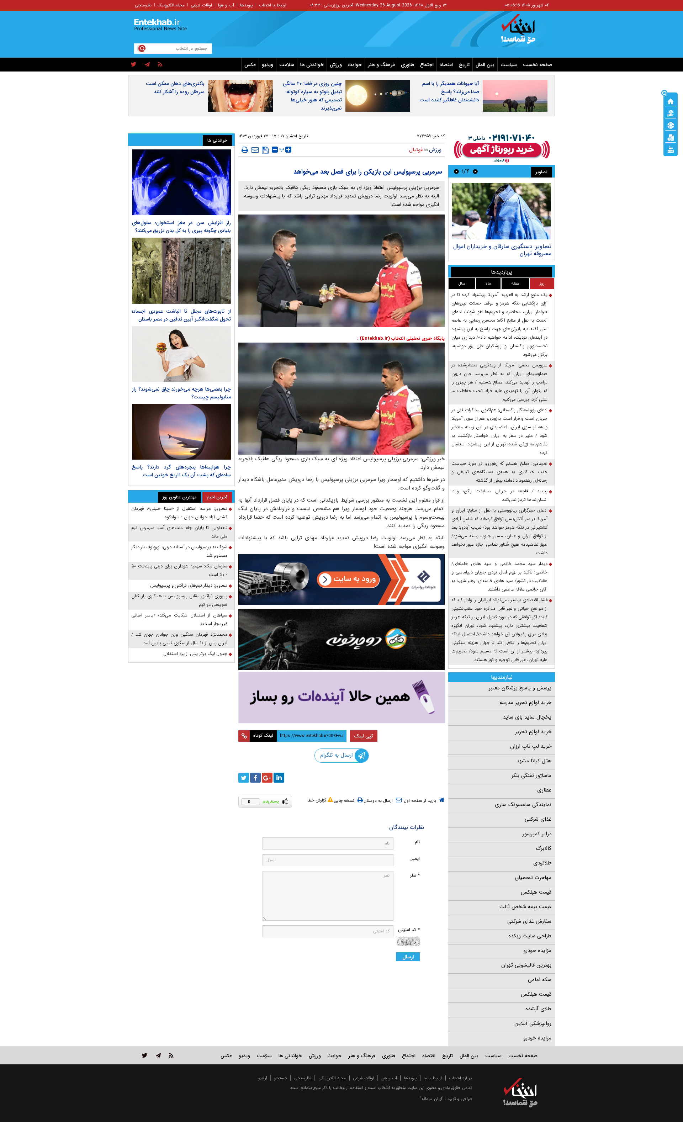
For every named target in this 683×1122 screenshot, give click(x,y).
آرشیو (262, 1078)
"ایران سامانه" (432, 1098)
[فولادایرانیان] (341, 579)
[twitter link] (144, 1055)
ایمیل (414, 858)
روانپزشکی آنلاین (532, 1023)
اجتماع (427, 65)
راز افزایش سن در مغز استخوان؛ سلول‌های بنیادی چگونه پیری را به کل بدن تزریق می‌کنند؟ (181, 226)
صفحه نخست (537, 65)
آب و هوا (226, 5)
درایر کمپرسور (537, 834)
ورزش (336, 65)
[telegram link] (158, 1055)
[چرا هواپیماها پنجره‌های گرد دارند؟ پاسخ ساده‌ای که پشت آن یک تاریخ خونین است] (181, 432)
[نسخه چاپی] (245, 149)
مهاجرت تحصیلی (533, 877)
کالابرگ (543, 848)
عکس (250, 65)
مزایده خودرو (537, 950)
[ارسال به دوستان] (255, 149)
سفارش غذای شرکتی (529, 921)
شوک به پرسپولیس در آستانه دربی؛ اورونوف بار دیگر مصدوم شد (179, 551)
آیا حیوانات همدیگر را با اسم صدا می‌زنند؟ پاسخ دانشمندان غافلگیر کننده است (449, 92)
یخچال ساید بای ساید (527, 717)
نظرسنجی (143, 5)
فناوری (407, 65)
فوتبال (416, 149)
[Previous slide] (475, 171)
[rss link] (171, 1055)
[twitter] (133, 65)
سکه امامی (539, 979)
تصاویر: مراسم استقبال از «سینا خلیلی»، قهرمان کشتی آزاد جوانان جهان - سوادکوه (179, 513)
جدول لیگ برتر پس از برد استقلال (195, 653)
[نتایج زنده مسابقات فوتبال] (670, 149)
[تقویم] (670, 137)
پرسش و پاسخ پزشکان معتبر (520, 688)
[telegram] (147, 65)
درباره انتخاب (460, 1078)
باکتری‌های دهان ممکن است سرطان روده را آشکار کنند (175, 88)
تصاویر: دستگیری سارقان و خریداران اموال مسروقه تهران (502, 250)
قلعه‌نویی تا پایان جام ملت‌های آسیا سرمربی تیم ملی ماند (179, 532)
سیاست (509, 65)
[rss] (160, 65)
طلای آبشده (538, 1009)
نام (417, 842)
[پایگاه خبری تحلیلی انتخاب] (524, 32)
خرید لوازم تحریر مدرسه (525, 702)
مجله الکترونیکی (332, 1078)
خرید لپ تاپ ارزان (530, 746)
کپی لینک (363, 736)
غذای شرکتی (538, 819)
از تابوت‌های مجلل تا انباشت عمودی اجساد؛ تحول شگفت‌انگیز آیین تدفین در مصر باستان (181, 315)
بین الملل (485, 65)
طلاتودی (542, 863)
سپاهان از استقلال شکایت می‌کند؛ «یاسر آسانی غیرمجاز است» (179, 620)
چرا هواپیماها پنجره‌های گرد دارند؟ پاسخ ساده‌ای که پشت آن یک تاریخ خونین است (181, 471)
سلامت (286, 65)
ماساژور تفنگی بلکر (531, 775)
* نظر (415, 875)
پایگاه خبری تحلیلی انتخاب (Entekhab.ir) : (401, 338)
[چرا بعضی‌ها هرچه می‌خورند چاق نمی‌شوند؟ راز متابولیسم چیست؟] (181, 354)
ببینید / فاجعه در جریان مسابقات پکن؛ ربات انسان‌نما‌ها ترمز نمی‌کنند (499, 495)
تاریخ (464, 65)
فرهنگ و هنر (381, 65)
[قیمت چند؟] (670, 112)
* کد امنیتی (409, 929)
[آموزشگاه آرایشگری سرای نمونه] (341, 697)
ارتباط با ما (433, 1078)
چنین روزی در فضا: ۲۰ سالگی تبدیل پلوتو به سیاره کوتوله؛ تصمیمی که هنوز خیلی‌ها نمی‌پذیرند (312, 96)
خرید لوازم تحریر (533, 731)
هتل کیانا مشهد (534, 761)
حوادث (355, 65)
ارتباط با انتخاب (272, 5)
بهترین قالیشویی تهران (526, 965)
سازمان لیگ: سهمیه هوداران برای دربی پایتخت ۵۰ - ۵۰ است (179, 570)
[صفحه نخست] (670, 100)
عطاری (544, 790)
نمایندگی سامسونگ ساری (523, 804)
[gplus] (267, 778)
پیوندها (246, 5)
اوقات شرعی (201, 5)
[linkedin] (279, 778)
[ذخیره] (265, 150)
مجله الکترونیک (171, 5)
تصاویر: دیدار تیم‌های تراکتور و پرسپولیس (188, 585)
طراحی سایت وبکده (529, 936)
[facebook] (255, 778)
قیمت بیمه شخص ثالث (525, 907)
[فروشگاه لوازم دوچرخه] (341, 639)
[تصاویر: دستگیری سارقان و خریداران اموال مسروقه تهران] (501, 211)
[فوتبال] (670, 125)
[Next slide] (456, 171)
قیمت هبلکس (536, 892)
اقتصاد (446, 65)
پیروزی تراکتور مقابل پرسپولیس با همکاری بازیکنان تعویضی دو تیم (179, 600)
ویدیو (267, 65)
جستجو (280, 1078)
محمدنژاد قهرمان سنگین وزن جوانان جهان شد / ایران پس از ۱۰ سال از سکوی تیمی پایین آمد (179, 639)
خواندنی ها (312, 65)
